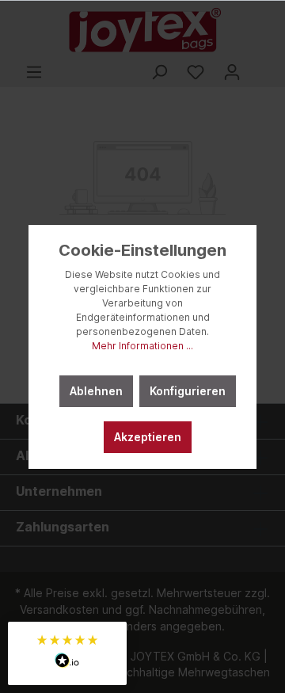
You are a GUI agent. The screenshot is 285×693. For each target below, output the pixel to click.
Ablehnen (96, 391)
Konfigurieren (188, 391)
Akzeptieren (147, 437)
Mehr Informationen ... (142, 346)
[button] (67, 653)
